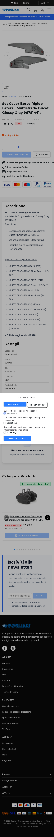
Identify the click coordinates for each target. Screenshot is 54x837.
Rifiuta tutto (37, 405)
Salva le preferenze (18, 438)
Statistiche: (12, 423)
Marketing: (12, 432)
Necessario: (12, 414)
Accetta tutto (15, 404)
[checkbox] (4, 413)
